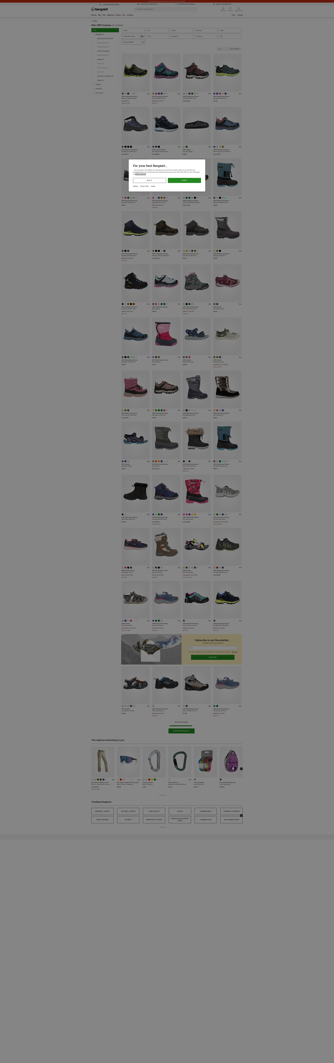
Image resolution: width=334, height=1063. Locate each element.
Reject (149, 180)
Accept (184, 180)
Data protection (141, 174)
